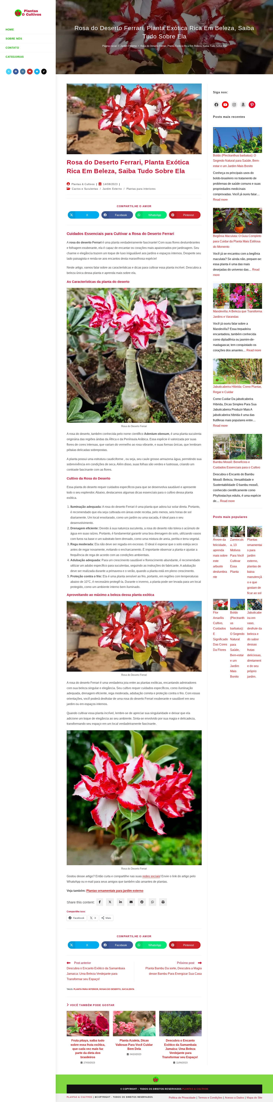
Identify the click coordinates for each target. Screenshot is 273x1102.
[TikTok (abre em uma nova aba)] (44, 71)
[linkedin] (120, 902)
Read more (220, 199)
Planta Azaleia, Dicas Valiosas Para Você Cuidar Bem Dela (134, 1044)
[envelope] (131, 902)
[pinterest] (142, 902)
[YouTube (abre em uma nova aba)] (30, 71)
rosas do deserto (110, 989)
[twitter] (110, 902)
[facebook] (99, 902)
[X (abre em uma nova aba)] (9, 71)
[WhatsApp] (152, 902)
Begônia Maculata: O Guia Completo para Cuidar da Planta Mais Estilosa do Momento (237, 241)
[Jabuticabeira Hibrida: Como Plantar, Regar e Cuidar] (237, 371)
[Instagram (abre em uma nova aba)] (22, 71)
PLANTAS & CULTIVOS (80, 1097)
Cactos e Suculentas (85, 188)
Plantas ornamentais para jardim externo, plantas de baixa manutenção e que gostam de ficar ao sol (254, 566)
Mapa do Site (254, 1097)
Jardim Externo (112, 188)
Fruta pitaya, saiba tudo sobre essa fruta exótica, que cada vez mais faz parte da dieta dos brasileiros (88, 1049)
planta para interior (86, 989)
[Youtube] (225, 104)
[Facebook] (216, 104)
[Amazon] (243, 104)
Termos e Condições (210, 1097)
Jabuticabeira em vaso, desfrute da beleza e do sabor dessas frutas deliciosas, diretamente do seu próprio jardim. (254, 644)
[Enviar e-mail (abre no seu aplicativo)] (37, 71)
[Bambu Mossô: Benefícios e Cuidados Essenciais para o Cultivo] (237, 447)
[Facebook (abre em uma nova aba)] (16, 71)
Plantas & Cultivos (83, 184)
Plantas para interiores (141, 188)
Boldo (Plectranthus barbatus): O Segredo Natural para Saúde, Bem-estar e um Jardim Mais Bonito (236, 161)
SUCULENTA (128, 989)
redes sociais (151, 876)
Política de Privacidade (182, 1097)
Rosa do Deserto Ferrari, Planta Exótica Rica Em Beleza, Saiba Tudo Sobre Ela (183, 46)
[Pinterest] (252, 104)
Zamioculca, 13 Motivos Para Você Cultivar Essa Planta (237, 555)
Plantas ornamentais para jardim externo (114, 890)
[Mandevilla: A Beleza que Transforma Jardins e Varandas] (237, 296)
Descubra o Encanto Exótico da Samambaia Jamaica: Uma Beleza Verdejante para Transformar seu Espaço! (180, 1049)
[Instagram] (234, 104)
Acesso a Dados (234, 1097)
